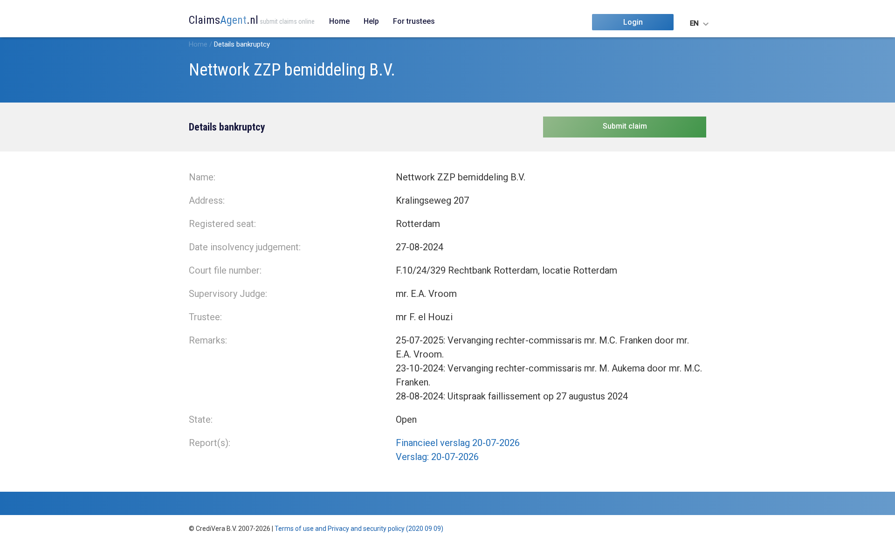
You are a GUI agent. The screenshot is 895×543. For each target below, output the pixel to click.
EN (694, 23)
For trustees (414, 21)
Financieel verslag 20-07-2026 (458, 442)
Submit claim (625, 126)
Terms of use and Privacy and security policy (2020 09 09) (359, 528)
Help (371, 21)
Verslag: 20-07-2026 (437, 456)
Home (339, 21)
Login (633, 22)
